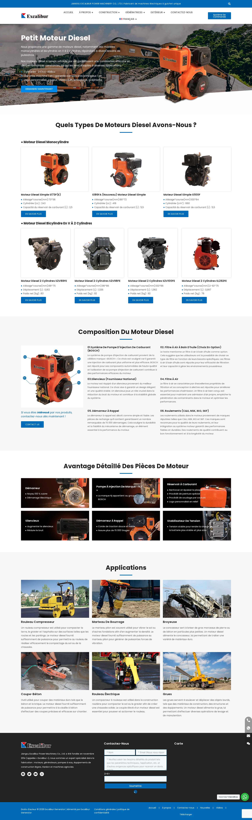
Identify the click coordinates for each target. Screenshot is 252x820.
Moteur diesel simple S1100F (181, 194)
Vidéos (219, 807)
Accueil (152, 807)
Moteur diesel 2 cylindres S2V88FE (44, 281)
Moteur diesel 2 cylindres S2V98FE (97, 281)
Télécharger (186, 814)
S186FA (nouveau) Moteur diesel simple (119, 194)
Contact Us (32, 424)
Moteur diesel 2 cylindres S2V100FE (151, 281)
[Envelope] (248, 736)
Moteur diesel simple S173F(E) (41, 194)
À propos (166, 807)
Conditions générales (105, 809)
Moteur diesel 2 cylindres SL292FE (204, 281)
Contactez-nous (185, 807)
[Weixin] (248, 743)
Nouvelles (205, 807)
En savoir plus (33, 213)
